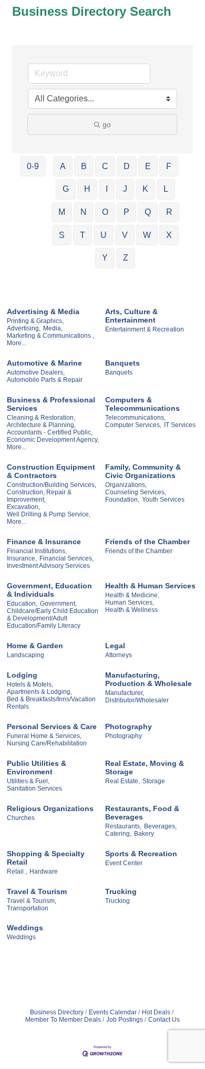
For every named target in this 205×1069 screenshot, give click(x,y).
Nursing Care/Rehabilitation (47, 743)
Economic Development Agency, (53, 439)
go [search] (106, 124)
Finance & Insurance (44, 541)
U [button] (103, 235)
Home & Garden (35, 645)
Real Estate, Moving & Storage (144, 767)
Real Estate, (122, 781)
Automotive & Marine (44, 363)
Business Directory (57, 1012)
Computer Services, (133, 425)
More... (16, 343)
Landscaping (25, 655)
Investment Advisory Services (48, 565)
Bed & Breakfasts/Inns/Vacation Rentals (51, 703)
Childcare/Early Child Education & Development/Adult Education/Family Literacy (52, 618)
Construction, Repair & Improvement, (39, 496)
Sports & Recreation (141, 853)
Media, (53, 328)
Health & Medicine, (132, 595)
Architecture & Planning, (41, 425)
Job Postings (124, 1019)
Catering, (118, 833)
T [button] (82, 235)
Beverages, (160, 826)
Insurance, (22, 558)
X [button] (169, 235)
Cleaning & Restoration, (41, 417)
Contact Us (164, 1019)
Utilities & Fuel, (28, 781)
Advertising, (23, 328)
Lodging (22, 675)
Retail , (17, 871)
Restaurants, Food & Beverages (142, 812)
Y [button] (105, 257)
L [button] (165, 188)
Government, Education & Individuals (49, 590)
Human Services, (129, 602)
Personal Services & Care (52, 726)
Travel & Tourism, (31, 901)
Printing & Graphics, (35, 321)
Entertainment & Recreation (144, 329)
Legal (115, 645)
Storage (153, 781)
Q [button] (148, 211)
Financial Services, (66, 558)
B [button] (84, 166)
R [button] (169, 211)
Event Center (123, 863)
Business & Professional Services (51, 404)
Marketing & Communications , (50, 335)
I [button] (107, 188)
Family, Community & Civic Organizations (143, 471)
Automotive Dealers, (36, 372)
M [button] (61, 211)
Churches (21, 818)
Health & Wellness (131, 610)
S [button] (62, 235)
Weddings (25, 927)
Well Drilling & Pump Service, (48, 514)
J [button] (125, 188)
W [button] (147, 235)
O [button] (105, 211)
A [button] (63, 166)
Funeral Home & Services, (44, 736)
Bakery (144, 833)
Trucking (121, 891)
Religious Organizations (50, 808)
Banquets (122, 363)
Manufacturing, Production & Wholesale (148, 679)
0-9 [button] (33, 166)
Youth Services (163, 499)
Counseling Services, (135, 492)
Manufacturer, (124, 693)
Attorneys (118, 655)
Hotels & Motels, (30, 684)
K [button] (145, 188)
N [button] (83, 211)
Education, (22, 603)
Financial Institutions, (37, 551)
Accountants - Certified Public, (50, 432)
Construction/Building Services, (51, 485)
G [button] (66, 188)
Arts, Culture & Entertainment (131, 315)
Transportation (27, 908)
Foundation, (122, 499)
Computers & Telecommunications (142, 404)
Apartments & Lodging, (39, 692)
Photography (128, 726)
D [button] (127, 166)
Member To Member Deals (63, 1019)
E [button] (148, 166)
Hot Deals (156, 1012)
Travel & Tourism (37, 891)
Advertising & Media (43, 311)
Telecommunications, (135, 417)
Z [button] (125, 257)
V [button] (125, 235)
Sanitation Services (34, 788)
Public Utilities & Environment (36, 767)
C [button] (105, 166)
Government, (58, 603)
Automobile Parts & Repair (45, 379)
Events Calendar (113, 1012)
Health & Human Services (150, 586)
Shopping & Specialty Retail (46, 857)
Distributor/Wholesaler (137, 700)
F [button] (168, 166)
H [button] (87, 188)
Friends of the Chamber (147, 541)
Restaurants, (123, 826)
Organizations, (126, 485)
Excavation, (23, 507)
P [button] (126, 211)
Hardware (43, 871)
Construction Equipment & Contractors (51, 471)
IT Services (180, 425)
